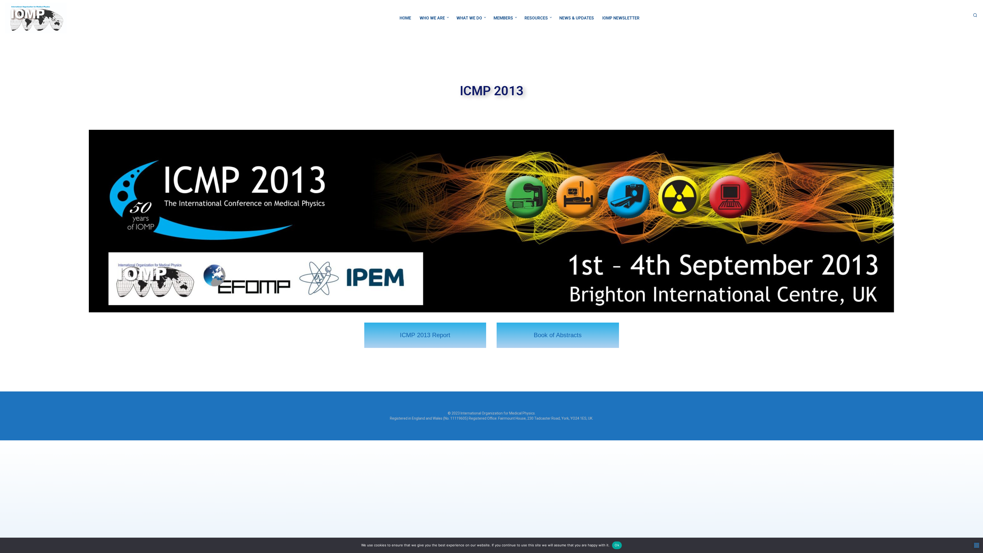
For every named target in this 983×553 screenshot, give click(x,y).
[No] (976, 545)
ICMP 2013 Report (425, 335)
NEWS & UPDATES (576, 18)
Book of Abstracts (558, 335)
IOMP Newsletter (620, 18)
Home (405, 18)
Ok (617, 545)
